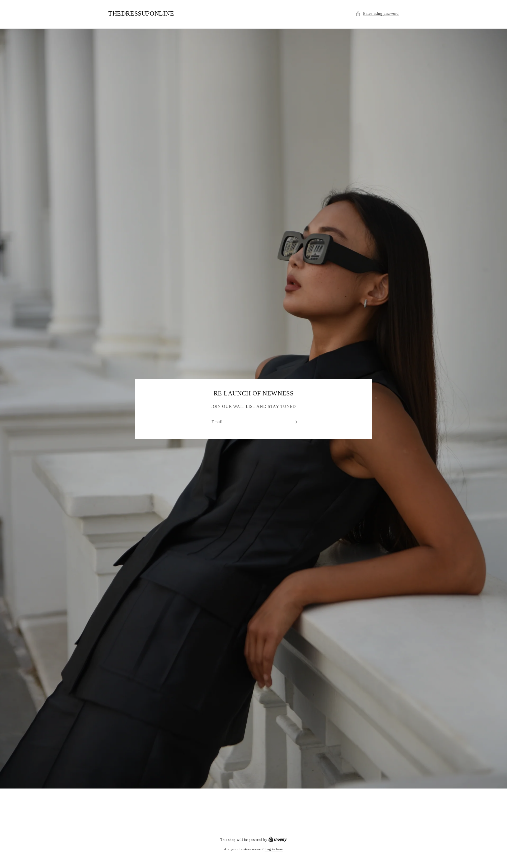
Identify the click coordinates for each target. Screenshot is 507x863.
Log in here (274, 849)
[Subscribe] (295, 422)
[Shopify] (277, 840)
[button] (377, 13)
